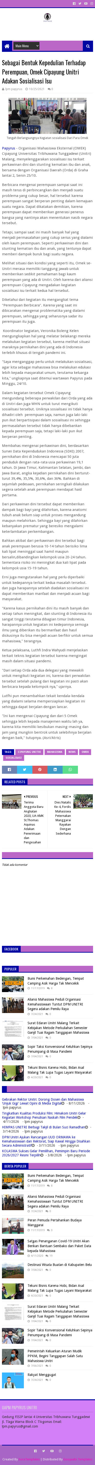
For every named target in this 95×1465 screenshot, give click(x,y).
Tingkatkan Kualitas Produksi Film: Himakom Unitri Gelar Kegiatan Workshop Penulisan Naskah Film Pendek (44, 1115)
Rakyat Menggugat (42, 1375)
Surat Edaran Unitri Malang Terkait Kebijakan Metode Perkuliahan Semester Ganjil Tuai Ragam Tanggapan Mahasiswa (58, 1027)
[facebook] (74, 3)
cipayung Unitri (29, 752)
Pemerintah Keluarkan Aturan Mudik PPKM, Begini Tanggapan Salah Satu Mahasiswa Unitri (55, 1356)
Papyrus (8, 148)
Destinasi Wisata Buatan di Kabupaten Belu (60, 1265)
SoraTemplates (29, 1459)
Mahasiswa (54, 752)
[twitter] (79, 3)
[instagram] (91, 3)
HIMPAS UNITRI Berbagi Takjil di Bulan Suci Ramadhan (43, 1127)
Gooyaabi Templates (77, 1459)
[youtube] (85, 3)
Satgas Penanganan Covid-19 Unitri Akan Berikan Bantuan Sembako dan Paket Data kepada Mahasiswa (59, 1246)
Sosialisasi (14, 757)
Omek (85, 752)
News (72, 752)
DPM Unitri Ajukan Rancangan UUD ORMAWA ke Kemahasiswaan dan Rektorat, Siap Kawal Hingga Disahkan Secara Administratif (46, 1141)
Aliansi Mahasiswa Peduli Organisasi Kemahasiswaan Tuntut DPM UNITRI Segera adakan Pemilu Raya (55, 1004)
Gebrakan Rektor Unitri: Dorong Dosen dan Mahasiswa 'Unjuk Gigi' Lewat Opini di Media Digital (43, 1101)
